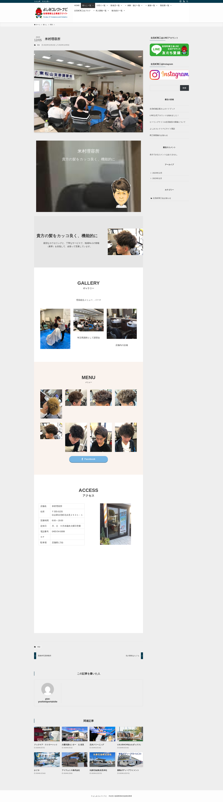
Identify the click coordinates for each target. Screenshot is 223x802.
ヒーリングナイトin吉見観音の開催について (167, 122)
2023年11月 (157, 178)
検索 (184, 88)
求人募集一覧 (101, 11)
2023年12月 (157, 173)
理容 (38, 45)
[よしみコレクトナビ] (51, 12)
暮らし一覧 (86, 5)
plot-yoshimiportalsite (47, 700)
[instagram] (180, 1)
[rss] (184, 1)
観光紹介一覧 (117, 11)
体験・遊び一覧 (133, 5)
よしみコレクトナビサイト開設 (162, 129)
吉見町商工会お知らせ (162, 198)
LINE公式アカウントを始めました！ (164, 115)
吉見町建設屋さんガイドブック (162, 109)
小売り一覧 (100, 5)
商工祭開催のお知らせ (159, 135)
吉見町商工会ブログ (82, 11)
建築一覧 (151, 5)
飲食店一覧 (115, 5)
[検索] (187, 1)
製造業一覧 (164, 5)
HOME (77, 5)
